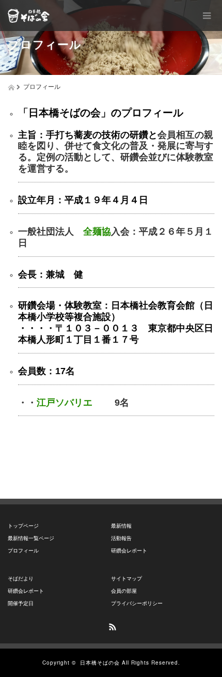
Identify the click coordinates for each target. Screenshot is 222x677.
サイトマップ (126, 578)
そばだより (21, 578)
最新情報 (121, 526)
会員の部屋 (124, 591)
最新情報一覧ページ (31, 538)
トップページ (23, 526)
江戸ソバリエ (64, 402)
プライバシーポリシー (137, 603)
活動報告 (121, 538)
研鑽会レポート (129, 550)
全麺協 (97, 231)
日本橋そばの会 (100, 662)
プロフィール (23, 550)
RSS (111, 625)
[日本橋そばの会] (29, 15)
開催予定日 (21, 603)
